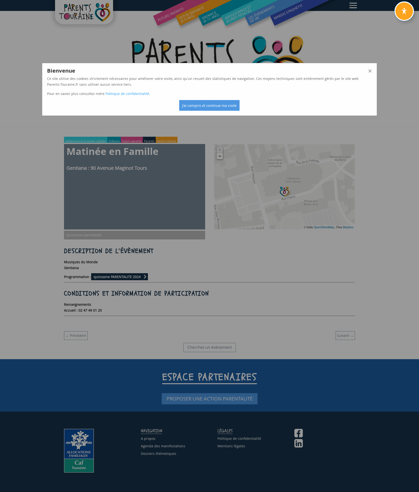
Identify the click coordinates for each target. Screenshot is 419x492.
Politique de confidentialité (127, 93)
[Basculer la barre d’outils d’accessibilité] (404, 11)
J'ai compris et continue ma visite (209, 105)
